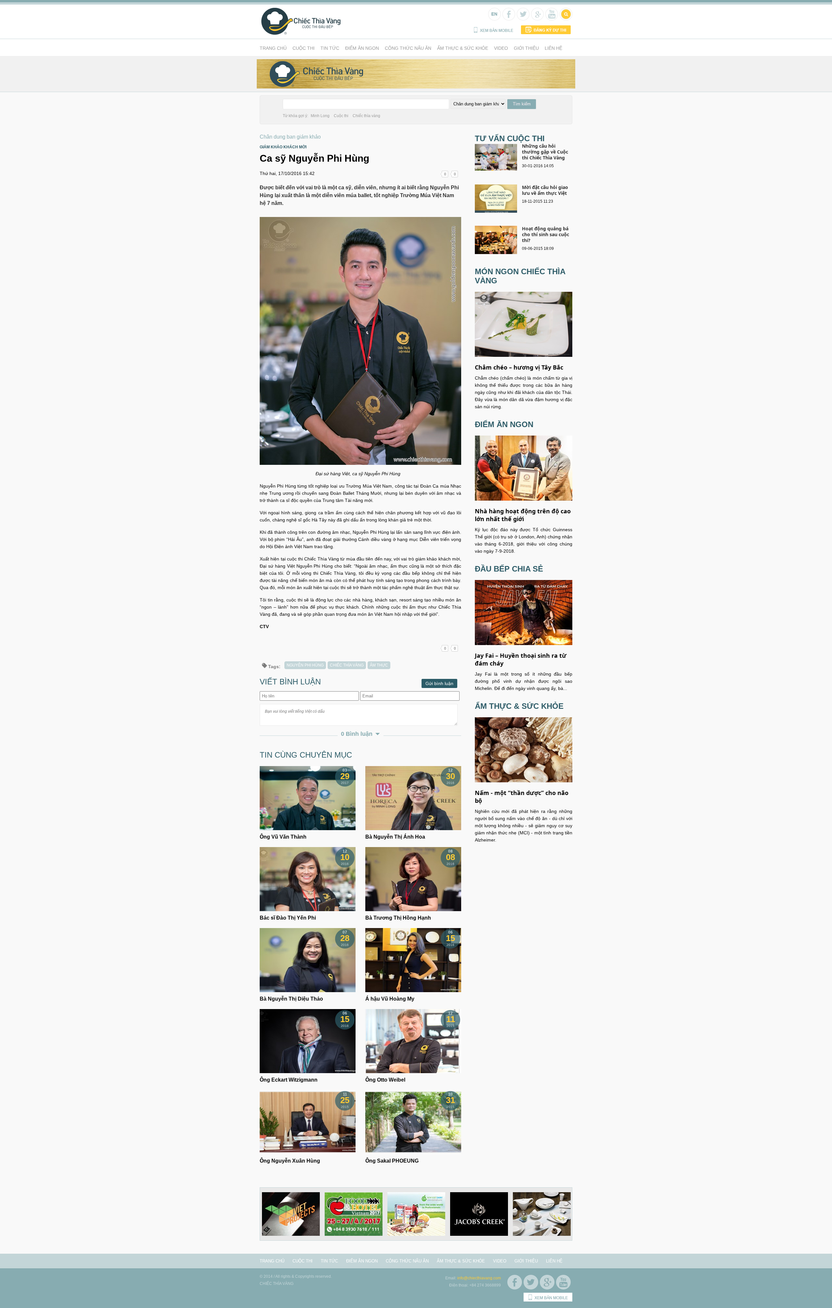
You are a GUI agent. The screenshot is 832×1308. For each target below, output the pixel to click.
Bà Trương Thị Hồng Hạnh (398, 918)
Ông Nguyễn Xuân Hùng (290, 1161)
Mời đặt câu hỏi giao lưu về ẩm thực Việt (545, 190)
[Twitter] (522, 17)
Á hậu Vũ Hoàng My (389, 999)
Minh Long (320, 116)
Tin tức (329, 48)
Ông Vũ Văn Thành (283, 837)
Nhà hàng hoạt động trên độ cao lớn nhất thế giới (523, 515)
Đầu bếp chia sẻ (509, 568)
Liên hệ (553, 48)
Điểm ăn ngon (362, 48)
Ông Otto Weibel (385, 1080)
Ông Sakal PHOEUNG (392, 1161)
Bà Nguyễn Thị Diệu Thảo (291, 999)
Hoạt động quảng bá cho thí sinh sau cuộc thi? (545, 234)
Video (501, 48)
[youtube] (551, 17)
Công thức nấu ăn (408, 48)
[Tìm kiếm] (565, 17)
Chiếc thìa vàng (366, 116)
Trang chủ (273, 48)
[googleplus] (536, 17)
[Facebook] (508, 17)
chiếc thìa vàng (347, 665)
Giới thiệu (526, 48)
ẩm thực (379, 665)
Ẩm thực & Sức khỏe (462, 48)
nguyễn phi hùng (305, 665)
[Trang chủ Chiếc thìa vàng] (301, 33)
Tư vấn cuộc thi (510, 138)
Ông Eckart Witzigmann (289, 1080)
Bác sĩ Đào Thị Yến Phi (288, 918)
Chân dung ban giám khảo (290, 137)
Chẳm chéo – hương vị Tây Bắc (519, 367)
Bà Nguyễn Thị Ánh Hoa (395, 837)
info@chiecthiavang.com (479, 1278)
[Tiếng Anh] (494, 17)
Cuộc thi (303, 48)
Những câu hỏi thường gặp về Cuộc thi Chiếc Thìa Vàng (545, 152)
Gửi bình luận (439, 683)
